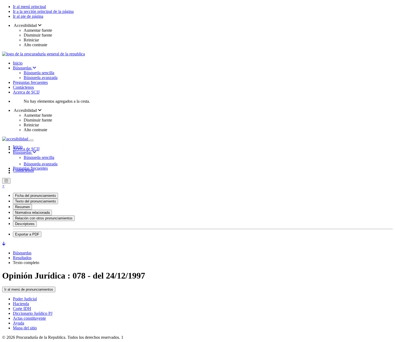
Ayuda (18, 323)
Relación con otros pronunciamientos (44, 218)
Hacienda (21, 303)
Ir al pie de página (28, 16)
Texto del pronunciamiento (35, 201)
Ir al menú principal (29, 6)
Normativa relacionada (32, 213)
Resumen (22, 207)
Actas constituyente (29, 318)
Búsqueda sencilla (39, 72)
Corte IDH (22, 308)
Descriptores (25, 224)
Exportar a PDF (27, 234)
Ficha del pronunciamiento (35, 196)
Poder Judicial (25, 299)
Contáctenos (23, 87)
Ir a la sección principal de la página (43, 11)
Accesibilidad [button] (25, 25)
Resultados (22, 257)
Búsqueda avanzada (41, 77)
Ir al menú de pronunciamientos (28, 289)
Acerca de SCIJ (26, 92)
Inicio (18, 63)
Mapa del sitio (25, 328)
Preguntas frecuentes (30, 82)
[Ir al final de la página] (3, 243)
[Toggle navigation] (31, 140)
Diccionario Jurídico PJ (32, 313)
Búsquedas (23, 68)
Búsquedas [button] (23, 152)
